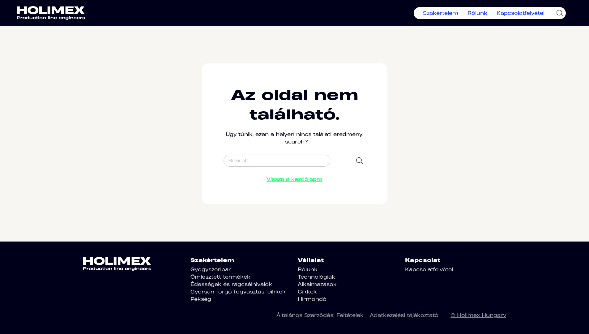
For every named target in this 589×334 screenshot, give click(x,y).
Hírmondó (312, 299)
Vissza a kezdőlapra (294, 179)
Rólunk (477, 13)
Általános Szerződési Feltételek (320, 315)
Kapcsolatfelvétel (520, 13)
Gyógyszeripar (210, 269)
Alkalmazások (317, 284)
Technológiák (316, 277)
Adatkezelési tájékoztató (404, 315)
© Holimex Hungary (478, 315)
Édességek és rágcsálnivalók (231, 284)
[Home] (51, 13)
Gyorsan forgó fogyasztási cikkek (238, 292)
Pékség (200, 299)
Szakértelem (440, 13)
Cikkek (307, 292)
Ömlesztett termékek (220, 277)
